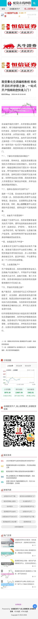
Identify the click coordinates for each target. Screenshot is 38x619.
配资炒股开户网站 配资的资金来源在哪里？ (20, 471)
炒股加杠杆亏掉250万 (10, 517)
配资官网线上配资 (10, 501)
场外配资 (10, 506)
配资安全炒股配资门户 (27, 496)
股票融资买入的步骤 (9, 522)
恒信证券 (11, 167)
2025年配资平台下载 (27, 517)
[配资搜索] (34, 3)
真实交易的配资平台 (27, 506)
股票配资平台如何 (10, 511)
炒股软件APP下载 (9, 496)
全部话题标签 (19, 527)
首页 (3, 9)
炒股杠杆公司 (27, 511)
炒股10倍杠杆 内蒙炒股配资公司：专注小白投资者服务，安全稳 (20, 482)
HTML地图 (24, 611)
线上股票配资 (30, 8)
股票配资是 (27, 522)
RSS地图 (17, 611)
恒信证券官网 (31, 15)
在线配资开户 (15, 9)
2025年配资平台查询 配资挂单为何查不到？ (20, 461)
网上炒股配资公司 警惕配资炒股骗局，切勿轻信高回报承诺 (20, 477)
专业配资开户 (27, 501)
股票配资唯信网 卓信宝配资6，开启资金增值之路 (21, 466)
